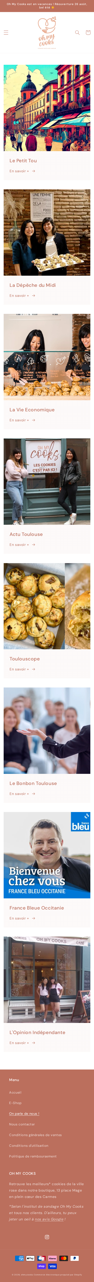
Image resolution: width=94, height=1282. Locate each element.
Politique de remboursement (33, 1156)
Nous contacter (22, 1124)
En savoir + (19, 171)
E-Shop (15, 1103)
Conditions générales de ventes (35, 1135)
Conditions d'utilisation (28, 1145)
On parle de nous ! (24, 1113)
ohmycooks (27, 1274)
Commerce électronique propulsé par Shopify (58, 1274)
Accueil (15, 1092)
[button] (6, 32)
